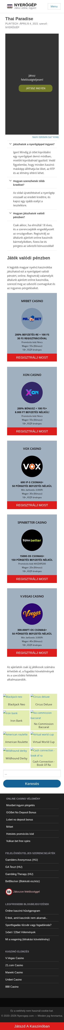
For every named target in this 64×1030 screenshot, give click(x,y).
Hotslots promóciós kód (20, 833)
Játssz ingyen (35, 88)
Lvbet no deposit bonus (19, 819)
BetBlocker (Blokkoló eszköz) (22, 881)
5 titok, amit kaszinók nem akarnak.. (26, 917)
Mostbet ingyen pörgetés (20, 805)
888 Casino (11, 986)
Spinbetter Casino (32, 522)
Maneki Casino (14, 972)
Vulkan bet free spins (18, 840)
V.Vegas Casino (32, 596)
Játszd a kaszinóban (32, 1026)
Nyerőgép (25, 5)
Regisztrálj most (32, 357)
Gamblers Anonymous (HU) (21, 859)
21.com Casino (14, 965)
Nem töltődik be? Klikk (45, 137)
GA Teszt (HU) (13, 866)
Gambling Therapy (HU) (19, 874)
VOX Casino (32, 449)
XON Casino (32, 375)
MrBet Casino (32, 301)
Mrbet (9, 826)
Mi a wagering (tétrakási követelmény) (27, 939)
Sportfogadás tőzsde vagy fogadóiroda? (28, 924)
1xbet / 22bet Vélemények (20, 932)
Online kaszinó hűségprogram (22, 910)
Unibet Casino (13, 979)
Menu (54, 6)
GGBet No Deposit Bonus (21, 812)
